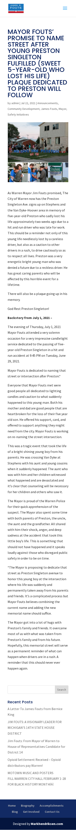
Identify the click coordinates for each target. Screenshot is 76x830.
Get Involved (31, 812)
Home (12, 805)
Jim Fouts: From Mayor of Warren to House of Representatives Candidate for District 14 (36, 746)
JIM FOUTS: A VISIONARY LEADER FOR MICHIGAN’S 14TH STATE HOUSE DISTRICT (35, 727)
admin (15, 103)
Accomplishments (52, 805)
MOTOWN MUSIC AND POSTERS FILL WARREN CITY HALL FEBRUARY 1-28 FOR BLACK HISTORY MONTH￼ (37, 778)
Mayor (62, 109)
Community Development (23, 109)
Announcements (47, 103)
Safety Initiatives (18, 114)
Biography (27, 805)
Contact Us (52, 812)
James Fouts (49, 109)
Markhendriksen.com (47, 824)
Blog (15, 812)
